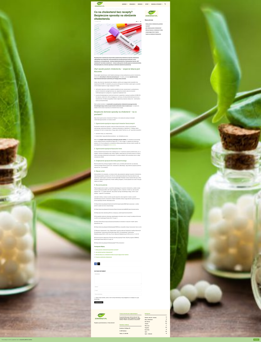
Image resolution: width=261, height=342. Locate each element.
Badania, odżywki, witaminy (151, 317)
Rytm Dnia (147, 329)
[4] (130, 128)
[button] (165, 4)
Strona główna (97, 9)
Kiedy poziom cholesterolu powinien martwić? (107, 249)
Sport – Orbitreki (148, 333)
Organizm (132, 4)
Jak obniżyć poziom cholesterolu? (104, 252)
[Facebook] (95, 263)
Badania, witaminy (156, 4)
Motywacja (147, 325)
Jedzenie (124, 4)
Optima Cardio (112, 145)
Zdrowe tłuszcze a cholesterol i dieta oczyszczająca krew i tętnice (112, 254)
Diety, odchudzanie (149, 319)
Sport (146, 4)
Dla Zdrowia (147, 321)
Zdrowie (140, 4)
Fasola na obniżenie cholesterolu (104, 257)
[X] (98, 263)
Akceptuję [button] (256, 339)
